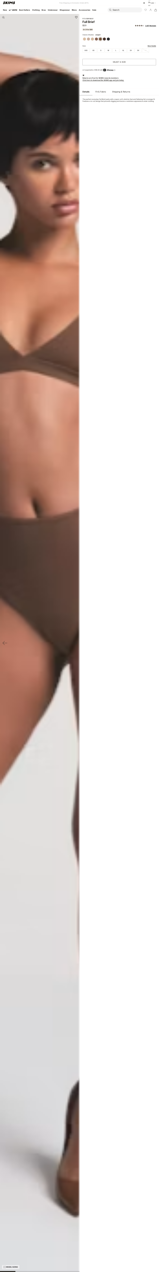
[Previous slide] (5, 643)
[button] (145, 25)
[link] (84, 39)
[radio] (85, 50)
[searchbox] (127, 9)
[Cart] (155, 9)
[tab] (86, 91)
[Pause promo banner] (144, 3)
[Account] (150, 9)
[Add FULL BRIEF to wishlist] (76, 17)
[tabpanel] (119, 100)
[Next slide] (75, 643)
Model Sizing (12, 1267)
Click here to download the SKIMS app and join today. (103, 80)
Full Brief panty (104, 99)
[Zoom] (3, 17)
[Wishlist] (145, 9)
